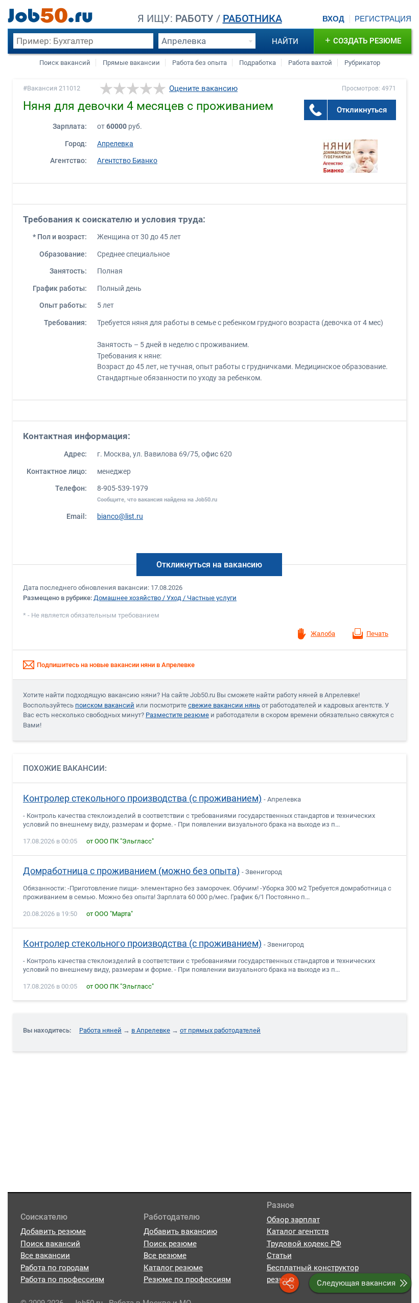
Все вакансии (45, 1255)
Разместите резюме (177, 715)
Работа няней (100, 1030)
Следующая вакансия (356, 1283)
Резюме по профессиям (187, 1279)
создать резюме (363, 40)
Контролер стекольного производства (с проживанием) (142, 798)
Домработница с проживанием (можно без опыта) (131, 871)
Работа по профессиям (62, 1279)
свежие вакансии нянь (224, 705)
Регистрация (383, 19)
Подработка (257, 62)
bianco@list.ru (120, 516)
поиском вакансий (104, 705)
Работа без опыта (199, 62)
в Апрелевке (150, 1030)
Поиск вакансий (64, 62)
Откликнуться (362, 110)
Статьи (279, 1255)
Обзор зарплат (293, 1219)
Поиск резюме (170, 1243)
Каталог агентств (298, 1231)
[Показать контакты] (315, 110)
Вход (333, 19)
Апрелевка (115, 144)
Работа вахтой (310, 62)
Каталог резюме (173, 1267)
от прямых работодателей (220, 1030)
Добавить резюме (53, 1231)
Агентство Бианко (127, 160)
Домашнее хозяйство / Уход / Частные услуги (165, 598)
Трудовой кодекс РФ (304, 1243)
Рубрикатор (362, 62)
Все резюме (165, 1255)
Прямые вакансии (131, 62)
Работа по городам (54, 1267)
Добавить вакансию (180, 1231)
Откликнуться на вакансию (209, 564)
